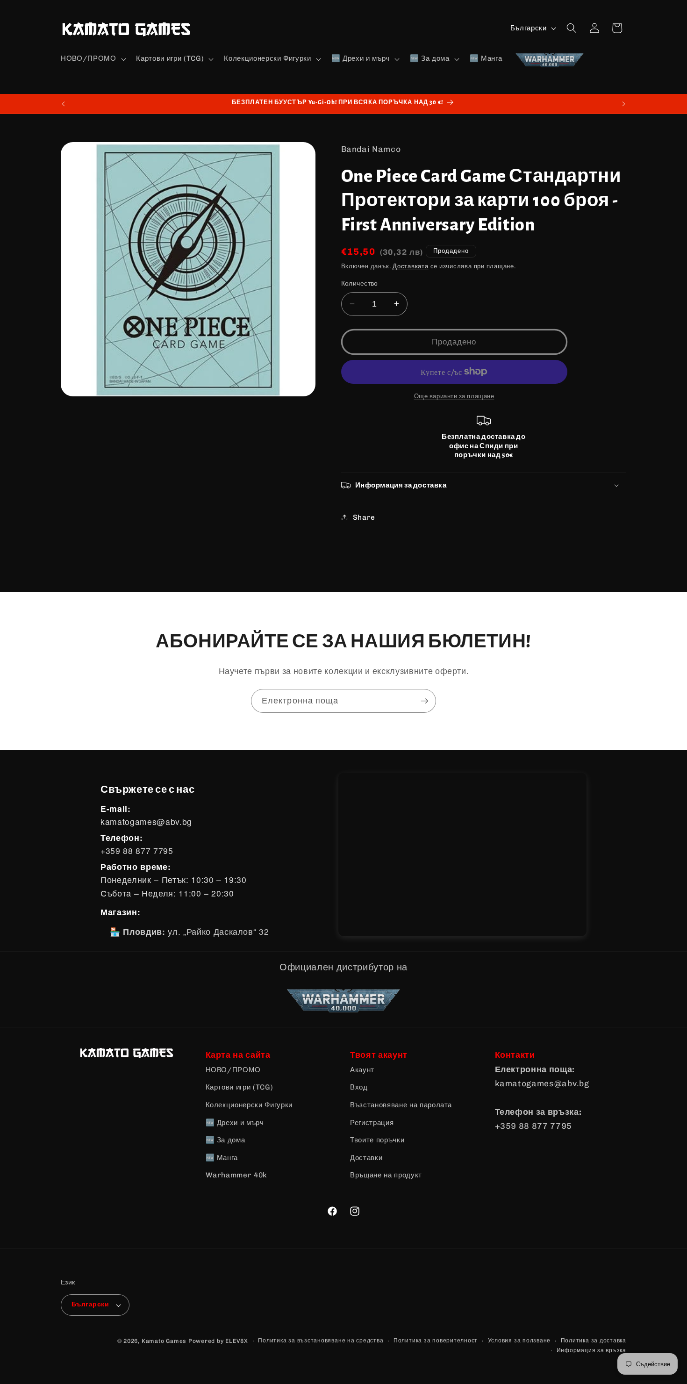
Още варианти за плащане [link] (454, 396)
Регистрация (372, 1123)
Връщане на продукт (386, 1175)
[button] (92, 59)
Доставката (411, 266)
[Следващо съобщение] (624, 104)
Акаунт (362, 1070)
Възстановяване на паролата (401, 1105)
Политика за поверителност (436, 1340)
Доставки (366, 1158)
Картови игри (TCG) (239, 1087)
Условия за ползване (519, 1340)
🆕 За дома (225, 1140)
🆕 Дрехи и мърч (235, 1123)
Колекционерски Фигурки (249, 1105)
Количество (359, 283)
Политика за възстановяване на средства (320, 1340)
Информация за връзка (591, 1350)
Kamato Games (164, 1341)
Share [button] (364, 517)
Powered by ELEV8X (218, 1341)
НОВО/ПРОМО (233, 1070)
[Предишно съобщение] (63, 104)
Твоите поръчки (377, 1140)
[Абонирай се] (424, 701)
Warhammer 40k (237, 1175)
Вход (359, 1087)
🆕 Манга (222, 1158)
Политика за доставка (593, 1340)
